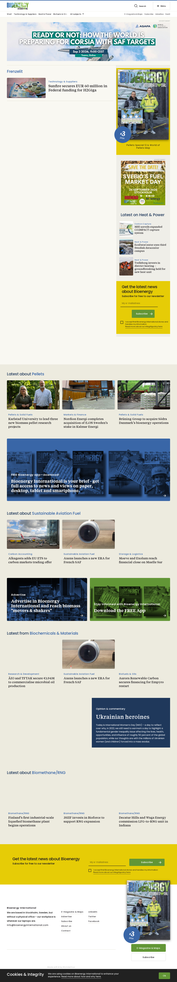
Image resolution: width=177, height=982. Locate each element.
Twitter (92, 916)
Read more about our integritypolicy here (143, 326)
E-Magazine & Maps (148, 948)
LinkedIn (92, 912)
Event (168, 14)
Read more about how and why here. (81, 976)
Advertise (159, 14)
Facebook (93, 921)
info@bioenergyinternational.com (27, 925)
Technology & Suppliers (25, 14)
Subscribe (149, 14)
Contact (66, 931)
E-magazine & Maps (133, 14)
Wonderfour (69, 967)
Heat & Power (44, 14)
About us (66, 926)
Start (9, 14)
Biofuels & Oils (60, 14)
